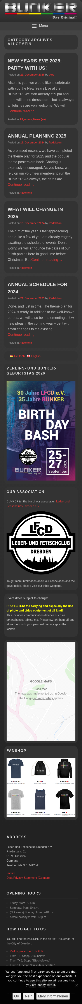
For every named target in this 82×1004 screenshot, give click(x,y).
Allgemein (25, 119)
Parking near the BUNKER (26, 951)
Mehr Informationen (53, 996)
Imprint (11, 873)
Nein (28, 996)
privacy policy (43, 698)
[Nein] (76, 985)
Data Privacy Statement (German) (28, 877)
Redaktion (55, 142)
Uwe (51, 74)
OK (16, 996)
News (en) (39, 119)
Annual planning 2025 (37, 136)
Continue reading (23, 111)
